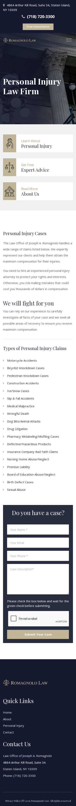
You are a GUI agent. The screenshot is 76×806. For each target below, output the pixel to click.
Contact (8, 732)
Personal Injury (13, 725)
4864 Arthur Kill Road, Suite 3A (24, 762)
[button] (67, 38)
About (7, 719)
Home (7, 712)
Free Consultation (38, 26)
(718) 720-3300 (24, 776)
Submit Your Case (38, 634)
